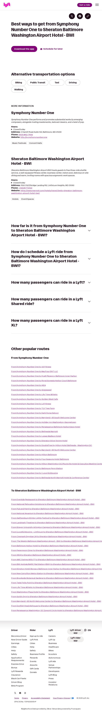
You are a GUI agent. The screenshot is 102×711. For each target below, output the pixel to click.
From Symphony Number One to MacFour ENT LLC (34, 371)
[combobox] (87, 630)
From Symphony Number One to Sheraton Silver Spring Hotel (39, 440)
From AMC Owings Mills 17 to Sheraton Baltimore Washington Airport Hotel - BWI (48, 559)
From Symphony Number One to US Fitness (31, 366)
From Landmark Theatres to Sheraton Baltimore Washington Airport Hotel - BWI (48, 522)
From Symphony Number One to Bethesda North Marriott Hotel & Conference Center (50, 477)
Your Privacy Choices (61, 698)
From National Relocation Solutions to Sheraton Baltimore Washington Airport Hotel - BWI (52, 504)
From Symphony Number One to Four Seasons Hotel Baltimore (40, 459)
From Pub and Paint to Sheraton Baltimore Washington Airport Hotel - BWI (45, 508)
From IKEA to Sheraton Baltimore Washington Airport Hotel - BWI (41, 555)
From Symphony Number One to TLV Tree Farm (33, 408)
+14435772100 (25, 188)
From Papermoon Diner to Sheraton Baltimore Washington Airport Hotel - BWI (47, 550)
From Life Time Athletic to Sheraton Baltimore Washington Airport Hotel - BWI (47, 587)
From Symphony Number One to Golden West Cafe (34, 399)
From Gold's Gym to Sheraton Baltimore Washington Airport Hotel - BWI (44, 596)
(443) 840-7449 (26, 134)
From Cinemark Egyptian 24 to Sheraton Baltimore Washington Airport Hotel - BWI (49, 536)
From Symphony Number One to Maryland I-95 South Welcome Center (43, 417)
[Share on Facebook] (80, 16)
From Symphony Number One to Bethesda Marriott (34, 431)
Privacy (25, 698)
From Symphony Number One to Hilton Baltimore (34, 454)
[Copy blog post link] (88, 16)
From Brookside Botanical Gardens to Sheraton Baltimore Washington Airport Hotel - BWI (52, 578)
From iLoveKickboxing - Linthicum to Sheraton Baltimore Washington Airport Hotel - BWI (52, 532)
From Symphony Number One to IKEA (28, 385)
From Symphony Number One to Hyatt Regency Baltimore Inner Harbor (44, 376)
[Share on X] (72, 16)
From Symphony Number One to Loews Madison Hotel (36, 436)
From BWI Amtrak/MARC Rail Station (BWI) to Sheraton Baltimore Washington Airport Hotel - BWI (56, 564)
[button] (97, 5)
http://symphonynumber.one (34, 137)
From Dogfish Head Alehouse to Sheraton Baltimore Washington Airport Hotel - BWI (49, 605)
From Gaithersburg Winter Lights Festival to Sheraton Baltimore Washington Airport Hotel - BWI (55, 518)
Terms (16, 698)
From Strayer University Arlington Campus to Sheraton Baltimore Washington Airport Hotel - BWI (55, 527)
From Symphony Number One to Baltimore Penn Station (37, 468)
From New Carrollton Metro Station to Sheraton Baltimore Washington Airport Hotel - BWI (52, 573)
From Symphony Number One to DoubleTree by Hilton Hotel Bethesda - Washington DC (51, 445)
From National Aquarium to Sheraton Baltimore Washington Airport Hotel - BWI (47, 513)
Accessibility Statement (40, 698)
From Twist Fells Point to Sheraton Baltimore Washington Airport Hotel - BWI (46, 582)
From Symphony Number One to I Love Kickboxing (34, 473)
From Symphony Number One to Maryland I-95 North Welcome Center (43, 450)
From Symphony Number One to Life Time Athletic (34, 394)
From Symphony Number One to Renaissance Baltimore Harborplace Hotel (45, 427)
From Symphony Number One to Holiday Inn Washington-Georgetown (43, 422)
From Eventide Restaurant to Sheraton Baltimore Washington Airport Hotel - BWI (48, 499)
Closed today (19, 129)
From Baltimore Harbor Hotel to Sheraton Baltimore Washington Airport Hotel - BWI (49, 545)
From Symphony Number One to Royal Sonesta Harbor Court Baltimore (43, 380)
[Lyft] (7, 5)
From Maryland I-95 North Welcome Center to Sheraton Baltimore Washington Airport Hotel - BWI (56, 601)
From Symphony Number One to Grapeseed (31, 390)
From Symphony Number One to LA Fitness (31, 403)
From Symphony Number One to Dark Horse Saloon (35, 413)
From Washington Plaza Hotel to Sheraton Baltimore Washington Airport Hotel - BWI (50, 592)
